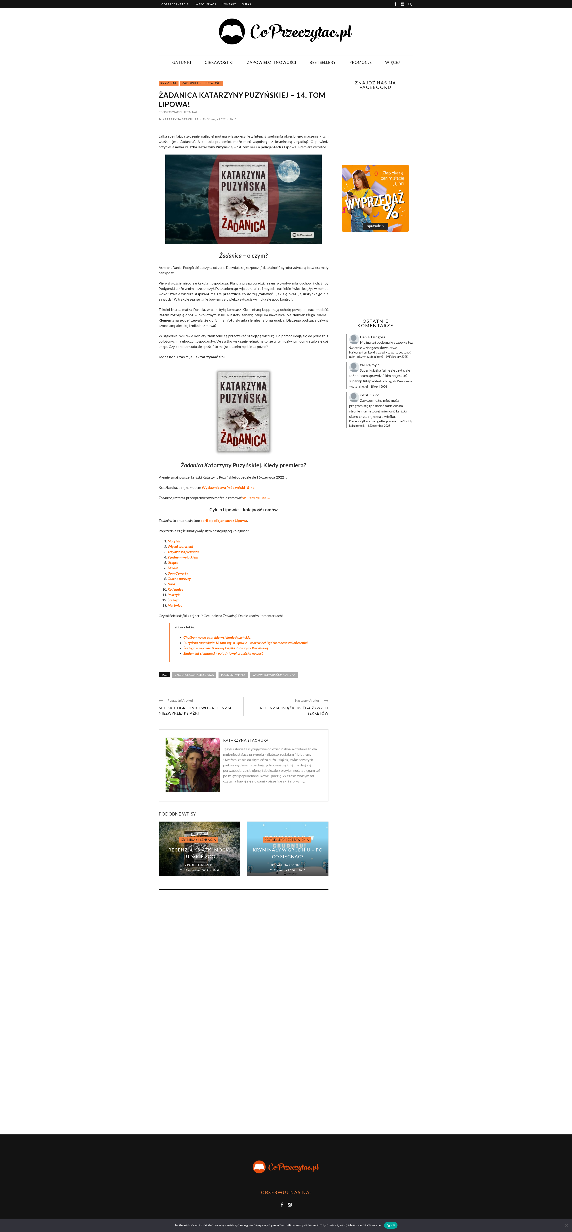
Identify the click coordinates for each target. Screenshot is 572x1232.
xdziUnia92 (369, 395)
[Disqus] (243, 953)
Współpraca (206, 4)
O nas (246, 4)
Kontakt (229, 4)
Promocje (360, 62)
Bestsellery (323, 62)
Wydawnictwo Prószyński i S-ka (274, 674)
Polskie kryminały (233, 674)
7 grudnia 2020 (285, 870)
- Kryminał (190, 112)
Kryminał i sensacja (198, 839)
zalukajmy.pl (370, 365)
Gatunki (181, 62)
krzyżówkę (398, 342)
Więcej (392, 62)
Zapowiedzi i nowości (271, 62)
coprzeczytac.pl (175, 4)
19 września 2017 (196, 870)
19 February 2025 (397, 356)
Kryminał (168, 83)
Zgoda (390, 1225)
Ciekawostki (219, 62)
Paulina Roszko (199, 865)
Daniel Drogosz (372, 337)
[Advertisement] (374, 275)
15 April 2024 (378, 386)
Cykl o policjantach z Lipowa (194, 674)
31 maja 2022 (217, 119)
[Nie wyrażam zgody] (566, 1225)
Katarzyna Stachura (180, 119)
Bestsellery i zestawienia (287, 839)
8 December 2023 (379, 425)
